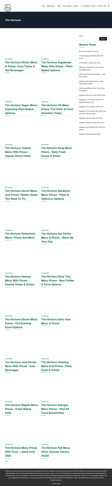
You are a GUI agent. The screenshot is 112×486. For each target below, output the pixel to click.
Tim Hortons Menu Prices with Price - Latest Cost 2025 (21, 451)
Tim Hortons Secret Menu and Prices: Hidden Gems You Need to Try (21, 194)
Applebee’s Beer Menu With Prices (90, 134)
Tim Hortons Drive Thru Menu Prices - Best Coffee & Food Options (57, 280)
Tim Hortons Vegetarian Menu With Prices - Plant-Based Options (57, 66)
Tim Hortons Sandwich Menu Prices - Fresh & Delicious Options (55, 194)
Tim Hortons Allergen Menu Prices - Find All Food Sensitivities (55, 409)
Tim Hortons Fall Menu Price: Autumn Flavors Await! (55, 451)
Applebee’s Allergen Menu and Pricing (90, 118)
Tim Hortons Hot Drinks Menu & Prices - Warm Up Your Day (57, 237)
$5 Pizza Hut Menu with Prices (88, 51)
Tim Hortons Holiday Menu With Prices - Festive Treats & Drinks (19, 280)
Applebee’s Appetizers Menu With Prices (91, 122)
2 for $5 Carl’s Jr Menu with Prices (90, 63)
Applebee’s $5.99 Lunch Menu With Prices (92, 95)
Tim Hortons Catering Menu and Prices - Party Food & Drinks (56, 366)
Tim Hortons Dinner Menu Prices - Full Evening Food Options (21, 323)
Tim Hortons (8, 59)
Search (81, 36)
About (59, 6)
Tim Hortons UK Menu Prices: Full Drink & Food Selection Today (57, 109)
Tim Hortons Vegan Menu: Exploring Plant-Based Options (21, 109)
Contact (75, 6)
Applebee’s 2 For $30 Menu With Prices (91, 107)
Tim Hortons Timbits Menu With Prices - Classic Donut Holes (18, 152)
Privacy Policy (67, 6)
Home (43, 6)
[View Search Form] (108, 5)
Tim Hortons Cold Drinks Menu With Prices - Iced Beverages (20, 366)
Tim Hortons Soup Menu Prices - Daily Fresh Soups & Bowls (56, 152)
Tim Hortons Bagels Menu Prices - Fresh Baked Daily (21, 409)
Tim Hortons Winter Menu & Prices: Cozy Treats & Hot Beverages (21, 66)
